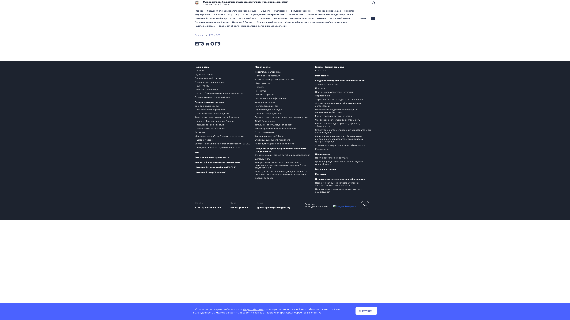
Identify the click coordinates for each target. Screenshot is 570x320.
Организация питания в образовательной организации (338, 104)
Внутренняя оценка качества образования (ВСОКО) (223, 143)
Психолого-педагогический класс (213, 97)
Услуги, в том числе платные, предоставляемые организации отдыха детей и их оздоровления (281, 173)
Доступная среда (264, 178)
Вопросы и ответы (325, 169)
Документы (321, 88)
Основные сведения (326, 84)
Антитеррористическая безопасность (275, 128)
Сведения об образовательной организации (232, 10)
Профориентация (264, 132)
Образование (322, 95)
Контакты (219, 14)
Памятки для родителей (268, 113)
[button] (373, 3)
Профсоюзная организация (210, 128)
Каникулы (260, 90)
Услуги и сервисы (301, 10)
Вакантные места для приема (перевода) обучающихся (337, 125)
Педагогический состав (208, 78)
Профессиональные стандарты (212, 113)
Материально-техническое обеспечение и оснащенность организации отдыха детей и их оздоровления (280, 165)
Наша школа (202, 67)
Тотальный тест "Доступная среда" (273, 124)
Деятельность (262, 158)
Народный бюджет (242, 22)
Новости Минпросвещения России (214, 121)
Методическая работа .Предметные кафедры (219, 136)
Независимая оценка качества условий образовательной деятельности (337, 184)
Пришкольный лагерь (269, 22)
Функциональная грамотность (268, 14)
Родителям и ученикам (268, 72)
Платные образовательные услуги (334, 92)
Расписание (281, 10)
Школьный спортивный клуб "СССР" (215, 18)
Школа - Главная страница (329, 67)
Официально (322, 154)
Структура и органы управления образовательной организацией (343, 131)
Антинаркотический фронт (270, 136)
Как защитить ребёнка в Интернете (274, 143)
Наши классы (202, 85)
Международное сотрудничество (333, 116)
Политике (315, 312)
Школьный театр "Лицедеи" (255, 18)
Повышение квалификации (210, 124)
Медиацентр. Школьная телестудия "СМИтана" (300, 18)
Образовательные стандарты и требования (339, 99)
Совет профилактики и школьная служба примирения (316, 22)
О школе (265, 10)
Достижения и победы (207, 89)
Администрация (204, 74)
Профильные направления (209, 82)
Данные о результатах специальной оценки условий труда (339, 163)
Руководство (322, 149)
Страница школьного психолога (272, 140)
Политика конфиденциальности (316, 205)
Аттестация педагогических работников (217, 117)
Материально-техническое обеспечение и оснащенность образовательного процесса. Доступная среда (339, 139)
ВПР (245, 14)
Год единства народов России (212, 22)
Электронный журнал (207, 106)
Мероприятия (202, 14)
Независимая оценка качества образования (340, 179)
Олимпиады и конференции (270, 98)
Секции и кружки (264, 94)
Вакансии (200, 132)
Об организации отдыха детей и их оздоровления (282, 155)
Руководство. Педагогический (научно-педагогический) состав (336, 111)
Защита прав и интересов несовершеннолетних (281, 117)
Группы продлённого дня (268, 109)
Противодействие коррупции (332, 157)
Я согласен (366, 310)
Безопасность (296, 14)
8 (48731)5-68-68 (239, 207)
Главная (199, 10)
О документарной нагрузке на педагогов (217, 147)
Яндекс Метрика (253, 309)
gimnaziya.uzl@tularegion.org (273, 207)
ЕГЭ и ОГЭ (233, 14)
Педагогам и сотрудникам (209, 102)
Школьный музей (340, 18)
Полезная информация (328, 10)
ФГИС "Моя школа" (265, 121)
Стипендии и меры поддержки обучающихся (340, 145)
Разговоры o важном (266, 106)
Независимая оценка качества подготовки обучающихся (338, 190)
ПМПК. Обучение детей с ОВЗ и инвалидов (219, 93)
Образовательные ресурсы (210, 109)
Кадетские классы (205, 26)
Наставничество (204, 140)
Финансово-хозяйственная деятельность (337, 120)
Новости (349, 10)
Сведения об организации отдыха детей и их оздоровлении (253, 26)
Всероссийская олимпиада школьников (330, 14)
